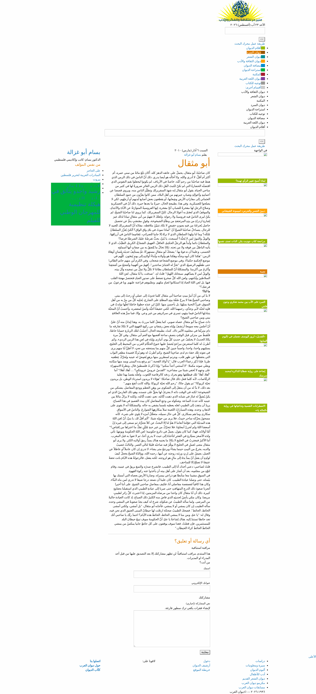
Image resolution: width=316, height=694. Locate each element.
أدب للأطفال (257, 674)
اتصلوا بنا (95, 661)
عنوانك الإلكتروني (200, 583)
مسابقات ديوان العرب (252, 687)
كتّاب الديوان (92, 669)
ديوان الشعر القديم (253, 678)
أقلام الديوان (253, 48)
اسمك (207, 568)
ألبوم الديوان (257, 669)
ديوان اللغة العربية (250, 78)
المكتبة (257, 74)
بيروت (96, 179)
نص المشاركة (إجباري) (198, 603)
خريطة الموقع (201, 669)
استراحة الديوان (251, 69)
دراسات (260, 661)
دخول (206, 661)
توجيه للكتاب (253, 83)
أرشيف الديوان (201, 665)
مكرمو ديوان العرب (253, 682)
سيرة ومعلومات (255, 665)
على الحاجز (93, 170)
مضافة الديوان (252, 65)
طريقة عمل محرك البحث (249, 43)
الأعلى (312, 656)
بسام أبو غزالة (192, 154)
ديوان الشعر (254, 56)
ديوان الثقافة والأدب (249, 61)
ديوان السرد (254, 52)
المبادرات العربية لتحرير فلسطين (80, 175)
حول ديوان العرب (90, 665)
